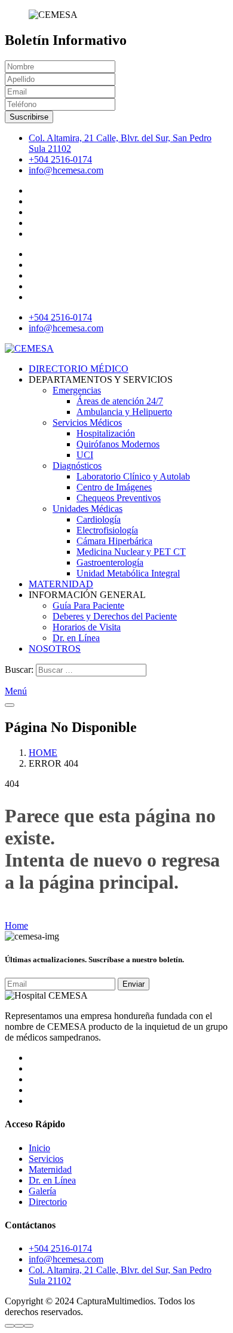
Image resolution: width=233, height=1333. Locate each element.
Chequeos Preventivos (118, 498)
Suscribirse (29, 116)
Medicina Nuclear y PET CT (131, 552)
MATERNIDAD (61, 584)
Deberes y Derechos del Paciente (115, 616)
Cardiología (98, 519)
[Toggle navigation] (9, 705)
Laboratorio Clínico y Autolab (133, 476)
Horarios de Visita (87, 627)
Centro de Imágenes (114, 487)
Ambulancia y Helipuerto (124, 412)
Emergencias (77, 390)
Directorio (48, 1202)
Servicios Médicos (87, 422)
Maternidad (50, 1169)
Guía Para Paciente (88, 605)
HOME (43, 753)
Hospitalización (105, 433)
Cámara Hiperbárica (114, 541)
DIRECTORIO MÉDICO (78, 369)
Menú (16, 691)
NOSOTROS (55, 648)
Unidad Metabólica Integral (128, 573)
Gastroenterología (109, 562)
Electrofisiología (107, 530)
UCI (84, 455)
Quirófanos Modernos (118, 444)
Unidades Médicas (87, 509)
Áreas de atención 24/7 (119, 401)
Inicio (39, 1148)
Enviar (133, 984)
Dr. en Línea (76, 638)
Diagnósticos (77, 465)
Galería (42, 1191)
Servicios (46, 1159)
